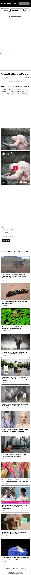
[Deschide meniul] (15, 3)
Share (27, 77)
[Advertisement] (15, 36)
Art (26, 10)
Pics (7, 78)
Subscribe (6, 240)
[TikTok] (27, 3)
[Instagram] (23, 3)
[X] (25, 3)
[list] (15, 10)
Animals (5, 10)
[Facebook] (20, 3)
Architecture (17, 10)
